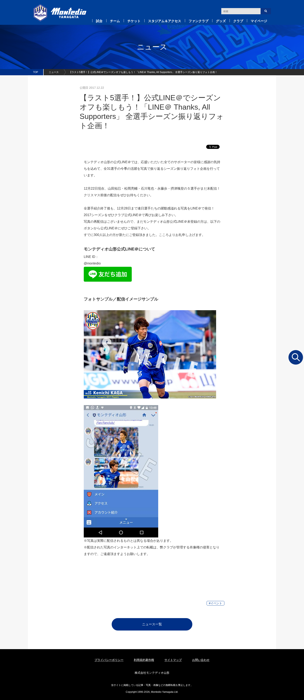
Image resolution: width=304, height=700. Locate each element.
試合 (99, 21)
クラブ (238, 21)
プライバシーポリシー (109, 660)
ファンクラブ (198, 21)
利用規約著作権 (144, 660)
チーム (115, 21)
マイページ (259, 21)
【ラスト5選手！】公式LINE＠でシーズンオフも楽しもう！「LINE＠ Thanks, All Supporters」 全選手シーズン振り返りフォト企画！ (143, 72)
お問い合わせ (200, 660)
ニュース (54, 72)
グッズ (221, 21)
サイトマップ (173, 660)
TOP (35, 72)
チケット (134, 21)
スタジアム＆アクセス (164, 21)
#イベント (215, 603)
